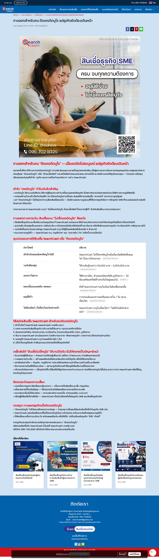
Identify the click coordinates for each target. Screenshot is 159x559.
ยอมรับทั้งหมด (134, 554)
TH (154, 3)
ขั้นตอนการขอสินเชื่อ (68, 9)
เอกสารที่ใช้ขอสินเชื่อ (89, 9)
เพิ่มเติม (148, 9)
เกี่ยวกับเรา (126, 9)
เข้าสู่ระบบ (8, 3)
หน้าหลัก (52, 9)
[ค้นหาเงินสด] (79, 530)
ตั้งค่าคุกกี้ (122, 554)
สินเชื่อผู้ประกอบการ (63, 554)
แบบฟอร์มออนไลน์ (110, 9)
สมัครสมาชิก (20, 3)
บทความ (138, 9)
